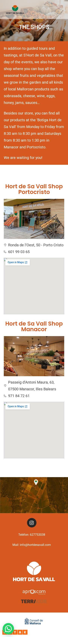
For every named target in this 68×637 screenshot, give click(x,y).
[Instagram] (31, 522)
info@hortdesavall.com (35, 545)
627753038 (37, 534)
